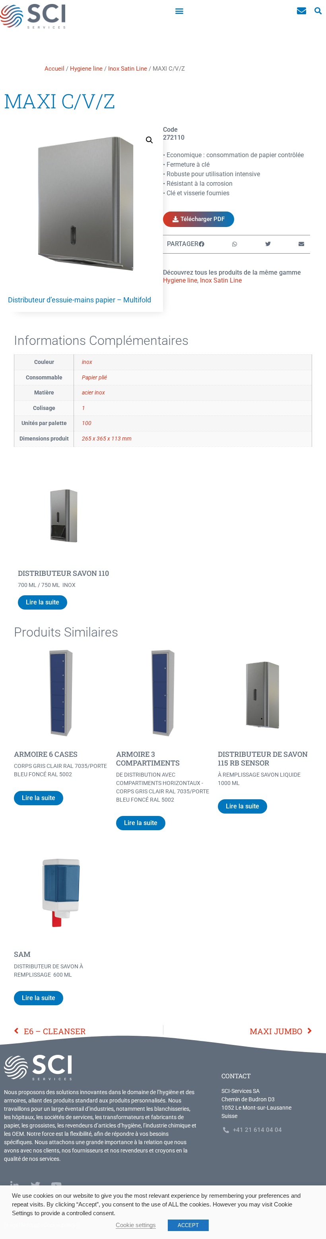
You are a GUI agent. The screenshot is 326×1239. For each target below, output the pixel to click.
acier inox (93, 392)
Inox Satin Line (127, 68)
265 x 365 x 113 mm (107, 438)
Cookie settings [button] (136, 1225)
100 (86, 423)
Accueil (54, 68)
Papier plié (94, 377)
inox (87, 362)
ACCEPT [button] (188, 1225)
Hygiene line (86, 68)
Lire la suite (42, 602)
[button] (179, 10)
